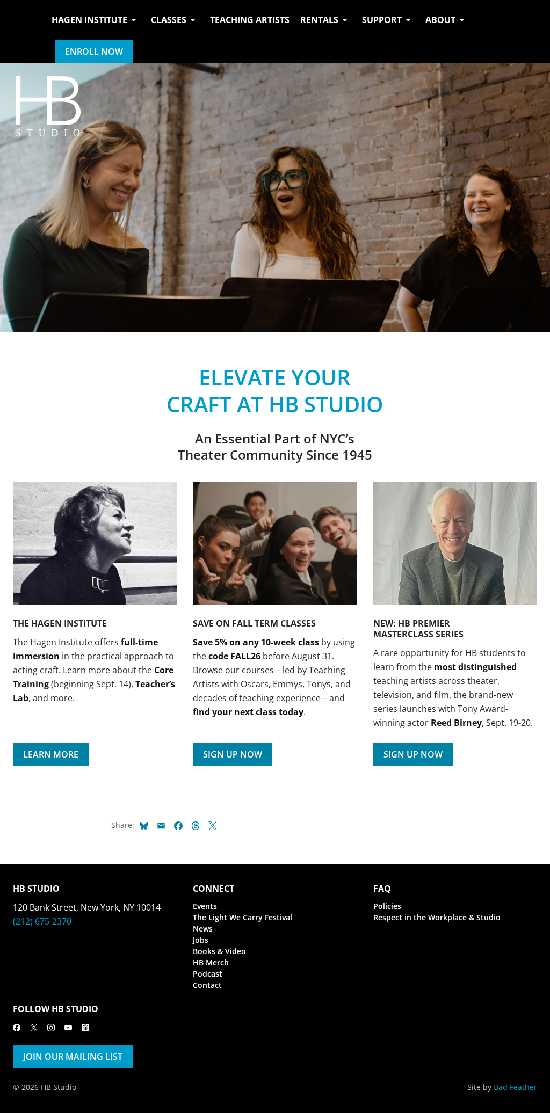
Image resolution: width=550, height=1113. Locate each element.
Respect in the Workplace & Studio (437, 917)
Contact (207, 985)
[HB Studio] (23, 32)
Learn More (50, 754)
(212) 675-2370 (42, 921)
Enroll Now (94, 51)
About (440, 20)
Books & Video (219, 951)
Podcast (207, 974)
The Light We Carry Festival (242, 917)
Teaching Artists (250, 20)
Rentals (319, 20)
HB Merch (211, 962)
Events (205, 906)
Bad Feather (515, 1087)
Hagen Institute (89, 20)
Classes (168, 20)
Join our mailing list (72, 1057)
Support (382, 20)
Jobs (200, 940)
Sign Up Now (232, 754)
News (203, 928)
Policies (387, 906)
